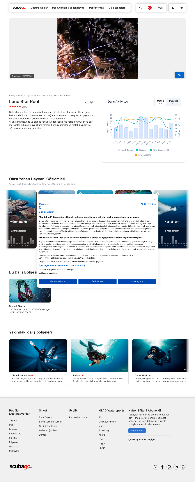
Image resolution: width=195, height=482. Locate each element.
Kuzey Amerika (16, 95)
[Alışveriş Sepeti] (181, 8)
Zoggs (102, 443)
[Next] (185, 220)
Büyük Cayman (50, 95)
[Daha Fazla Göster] (179, 75)
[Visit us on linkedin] (176, 467)
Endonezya (15, 433)
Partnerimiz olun (78, 417)
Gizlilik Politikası (48, 426)
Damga (42, 434)
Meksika (13, 446)
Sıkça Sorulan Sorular (50, 421)
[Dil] (150, 8)
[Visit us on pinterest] (169, 467)
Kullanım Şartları (48, 430)
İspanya (13, 429)
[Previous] (10, 220)
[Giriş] (173, 8)
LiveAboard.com (107, 421)
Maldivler (14, 450)
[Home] (19, 8)
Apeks (102, 434)
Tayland (13, 420)
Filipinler (14, 442)
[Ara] (140, 8)
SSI (100, 417)
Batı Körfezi (65, 95)
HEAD (102, 447)
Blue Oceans (46, 417)
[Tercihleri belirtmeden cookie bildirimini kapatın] (155, 199)
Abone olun (137, 430)
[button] (44, 204)
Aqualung (104, 430)
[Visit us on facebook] (162, 467)
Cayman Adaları (33, 95)
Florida (13, 437)
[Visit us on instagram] (156, 467)
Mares (102, 426)
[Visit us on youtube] (183, 467)
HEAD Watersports (111, 410)
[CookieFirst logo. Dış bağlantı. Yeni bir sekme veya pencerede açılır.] (40, 207)
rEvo (101, 439)
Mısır (11, 424)
